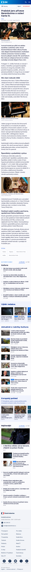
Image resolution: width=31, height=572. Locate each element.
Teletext (3, 540)
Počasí (3, 546)
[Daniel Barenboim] (15, 30)
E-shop (3, 549)
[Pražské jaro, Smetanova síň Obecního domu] (15, 185)
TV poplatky (4, 537)
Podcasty (3, 543)
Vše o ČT (3, 556)
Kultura (4, 251)
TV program (4, 531)
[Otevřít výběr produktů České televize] (29, 2)
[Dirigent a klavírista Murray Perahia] (15, 109)
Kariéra (18, 546)
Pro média (19, 531)
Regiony (11, 251)
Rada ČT (18, 543)
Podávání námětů (21, 549)
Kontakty (18, 556)
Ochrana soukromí (11, 569)
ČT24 (2, 18)
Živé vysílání (4, 534)
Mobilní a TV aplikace (7, 553)
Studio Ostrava (20, 540)
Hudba (4, 255)
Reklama (18, 534)
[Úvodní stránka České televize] (8, 513)
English (3, 569)
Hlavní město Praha (21, 251)
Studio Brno (19, 537)
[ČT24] (4, 2)
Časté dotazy (19, 553)
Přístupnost (20, 569)
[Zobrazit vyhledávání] (26, 2)
